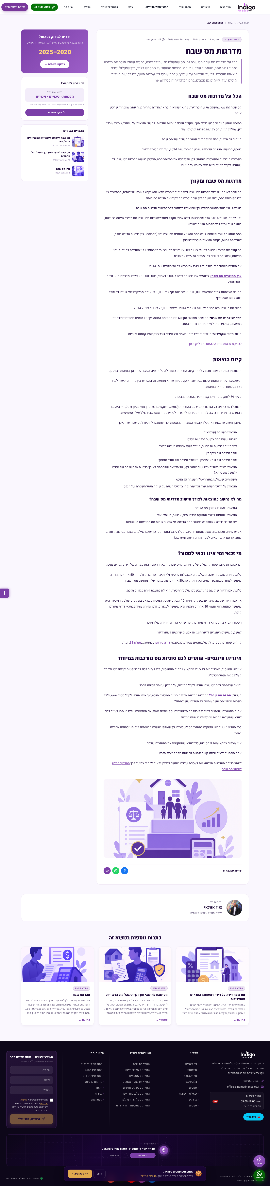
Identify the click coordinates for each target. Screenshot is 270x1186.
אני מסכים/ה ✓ (80, 1174)
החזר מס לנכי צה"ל (91, 1064)
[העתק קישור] (107, 870)
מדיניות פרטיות (93, 1082)
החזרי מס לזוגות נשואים (136, 1082)
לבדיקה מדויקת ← (55, 112)
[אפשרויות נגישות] (4, 593)
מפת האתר (96, 1100)
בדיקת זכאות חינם (15, 7)
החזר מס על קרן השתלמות (135, 1100)
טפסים (87, 7)
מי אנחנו (205, 7)
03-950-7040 (42, 7)
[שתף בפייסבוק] (124, 870)
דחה (99, 1174)
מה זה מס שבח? (220, 695)
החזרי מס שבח (141, 1064)
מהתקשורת (185, 7)
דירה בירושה (162, 642)
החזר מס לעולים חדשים (136, 1088)
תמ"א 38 (135, 642)
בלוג (130, 7)
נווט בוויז (253, 1117)
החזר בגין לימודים (92, 1076)
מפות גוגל (114, 1155)
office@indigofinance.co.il (243, 1087)
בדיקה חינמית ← (54, 64)
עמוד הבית (225, 7)
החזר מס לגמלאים (139, 1076)
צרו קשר (68, 7)
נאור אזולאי (213, 907)
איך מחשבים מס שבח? (226, 276)
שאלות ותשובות (109, 7)
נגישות (98, 1094)
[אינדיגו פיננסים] (246, 7)
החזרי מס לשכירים (157, 7)
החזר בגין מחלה (93, 1070)
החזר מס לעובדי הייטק (137, 1070)
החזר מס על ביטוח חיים (136, 1094)
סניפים (193, 1105)
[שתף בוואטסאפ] (115, 870)
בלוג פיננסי (191, 1082)
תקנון (99, 1088)
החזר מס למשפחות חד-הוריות (133, 1105)
